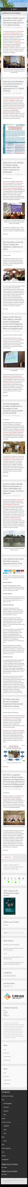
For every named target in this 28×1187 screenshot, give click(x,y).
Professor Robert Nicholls (18, 106)
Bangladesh (6, 1126)
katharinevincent (18, 27)
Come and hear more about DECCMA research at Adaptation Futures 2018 (13, 561)
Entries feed (6, 1053)
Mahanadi (6, 1111)
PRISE (5, 1010)
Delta (3, 1099)
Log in (5, 1049)
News (3, 1144)
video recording (14, 51)
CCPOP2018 (15, 263)
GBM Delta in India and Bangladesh (11, 944)
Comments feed (7, 1056)
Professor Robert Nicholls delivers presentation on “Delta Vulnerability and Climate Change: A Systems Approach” (13, 488)
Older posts (7, 857)
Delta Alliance (14, 338)
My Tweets (6, 925)
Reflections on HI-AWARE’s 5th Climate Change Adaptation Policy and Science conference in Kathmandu (13, 167)
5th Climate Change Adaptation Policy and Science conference (13, 183)
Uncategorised (5, 1159)
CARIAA (4, 188)
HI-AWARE (6, 1012)
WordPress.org (7, 1060)
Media (3, 1137)
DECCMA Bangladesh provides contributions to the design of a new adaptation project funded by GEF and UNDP (13, 408)
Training (4, 1155)
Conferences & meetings (7, 1096)
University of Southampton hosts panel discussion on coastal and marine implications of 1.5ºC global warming (13, 86)
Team (3, 1152)
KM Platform (6, 1015)
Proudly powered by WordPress (10, 1180)
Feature (3, 1118)
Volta (5, 1114)
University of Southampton (10, 34)
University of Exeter (9, 382)
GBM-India (6, 1107)
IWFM (14, 830)
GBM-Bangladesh (8, 1103)
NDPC (10, 300)
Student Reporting (6, 1148)
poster (5, 1140)
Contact (5, 953)
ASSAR (5, 1014)
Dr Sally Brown (17, 42)
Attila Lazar (5, 730)
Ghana (5, 1129)
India (5, 1133)
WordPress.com (7, 1181)
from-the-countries (6, 1122)
